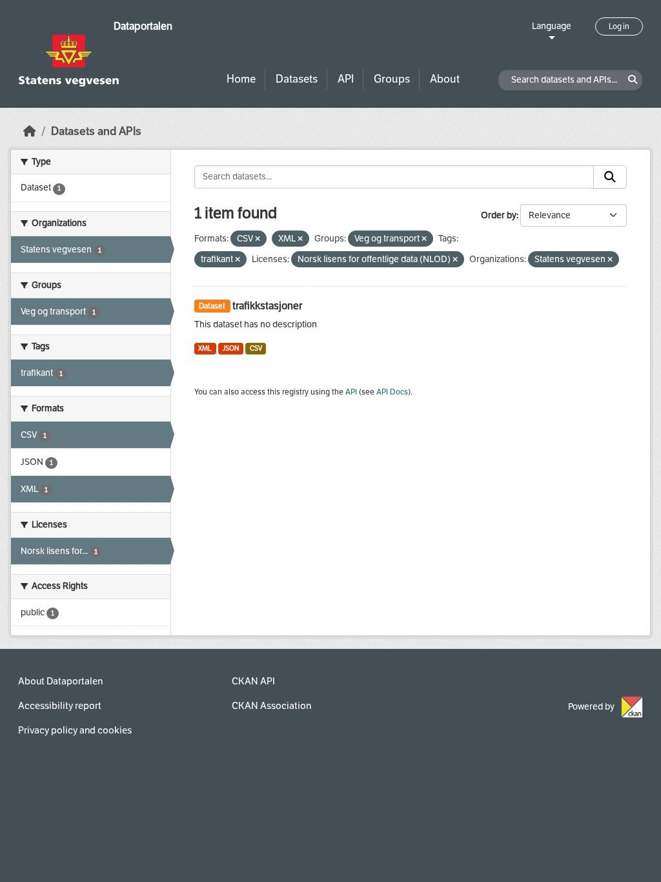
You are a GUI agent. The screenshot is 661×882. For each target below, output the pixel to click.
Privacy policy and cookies (75, 730)
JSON (231, 348)
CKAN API (253, 681)
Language (551, 26)
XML (205, 348)
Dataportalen (143, 26)
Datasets (297, 79)
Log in (619, 26)
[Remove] (257, 239)
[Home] (29, 131)
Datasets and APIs (96, 131)
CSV (256, 348)
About (445, 79)
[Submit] (610, 177)
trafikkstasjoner (267, 306)
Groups (392, 79)
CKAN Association (271, 706)
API (346, 79)
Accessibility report (59, 706)
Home (241, 79)
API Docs (392, 391)
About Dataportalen (60, 681)
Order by (498, 215)
